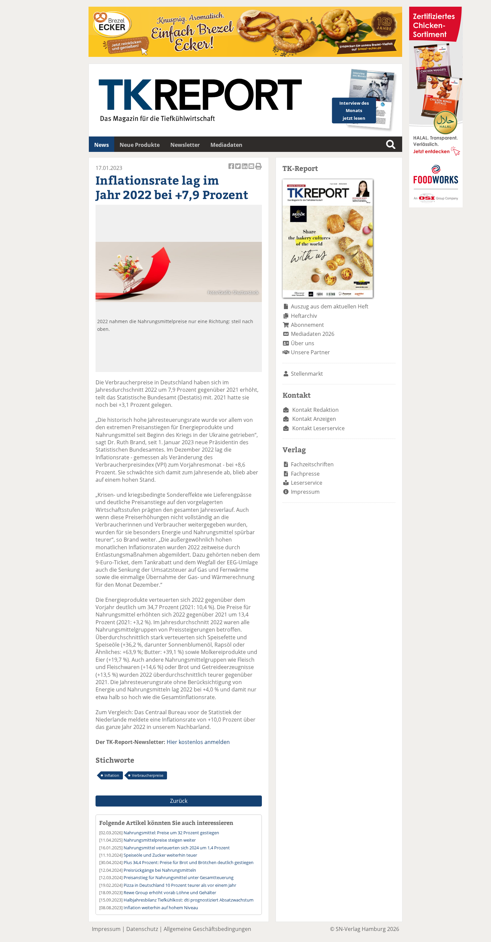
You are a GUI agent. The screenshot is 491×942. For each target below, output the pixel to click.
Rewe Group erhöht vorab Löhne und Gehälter (170, 892)
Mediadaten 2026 (312, 334)
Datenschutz (142, 929)
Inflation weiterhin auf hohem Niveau (161, 908)
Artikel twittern (238, 170)
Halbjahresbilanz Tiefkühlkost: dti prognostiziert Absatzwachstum (189, 900)
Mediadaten (226, 145)
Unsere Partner (310, 352)
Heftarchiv (304, 315)
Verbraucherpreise (147, 775)
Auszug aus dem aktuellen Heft (329, 306)
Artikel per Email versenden (252, 170)
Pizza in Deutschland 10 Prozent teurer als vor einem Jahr (180, 885)
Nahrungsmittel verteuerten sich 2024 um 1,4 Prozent (177, 848)
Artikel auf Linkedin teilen (245, 170)
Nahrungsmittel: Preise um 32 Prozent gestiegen (171, 833)
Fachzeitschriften (312, 464)
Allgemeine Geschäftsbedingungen (207, 929)
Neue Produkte (140, 145)
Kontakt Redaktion (315, 409)
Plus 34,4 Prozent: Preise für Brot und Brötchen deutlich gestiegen (189, 862)
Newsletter (185, 145)
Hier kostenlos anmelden (198, 742)
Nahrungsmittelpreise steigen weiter (160, 840)
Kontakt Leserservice (318, 428)
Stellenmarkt (307, 373)
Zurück (178, 801)
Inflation (112, 775)
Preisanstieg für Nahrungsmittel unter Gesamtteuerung (178, 877)
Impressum (305, 491)
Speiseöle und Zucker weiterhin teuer (160, 855)
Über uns (302, 343)
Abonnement (307, 324)
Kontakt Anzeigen (314, 418)
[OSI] (436, 205)
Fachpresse (305, 473)
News (101, 145)
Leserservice (306, 482)
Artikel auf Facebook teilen (231, 170)
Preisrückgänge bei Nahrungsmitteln (160, 870)
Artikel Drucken (258, 170)
